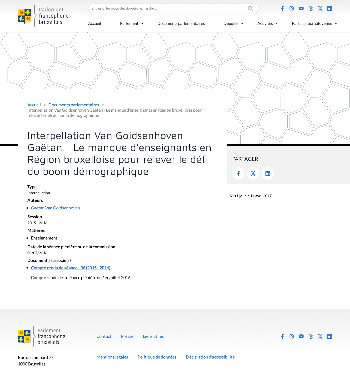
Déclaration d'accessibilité (210, 356)
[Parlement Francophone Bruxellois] (43, 16)
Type (32, 187)
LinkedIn (329, 8)
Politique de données (157, 356)
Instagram (291, 8)
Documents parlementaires (181, 23)
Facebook (282, 8)
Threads (310, 8)
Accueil (94, 23)
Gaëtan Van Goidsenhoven (55, 207)
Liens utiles (153, 336)
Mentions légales (112, 356)
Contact (103, 336)
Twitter (253, 173)
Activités (265, 23)
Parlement (129, 23)
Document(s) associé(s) (49, 260)
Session (34, 217)
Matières (36, 230)
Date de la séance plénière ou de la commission (71, 247)
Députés (231, 23)
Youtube (301, 8)
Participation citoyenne (312, 23)
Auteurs (35, 200)
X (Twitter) (320, 8)
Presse (127, 336)
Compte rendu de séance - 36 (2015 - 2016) (70, 267)
